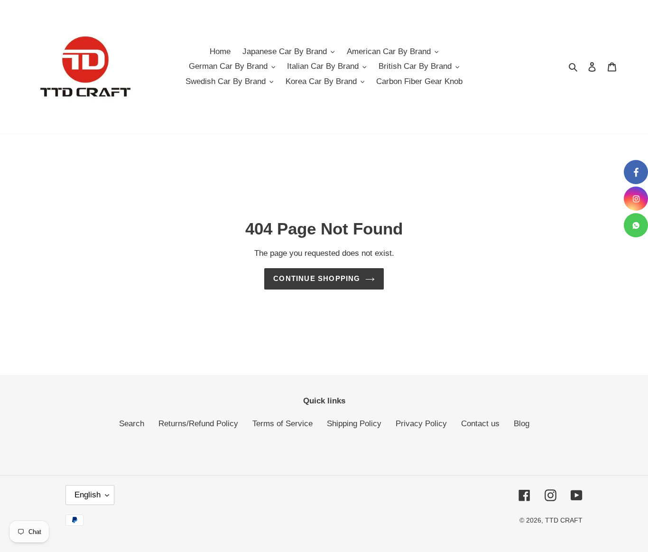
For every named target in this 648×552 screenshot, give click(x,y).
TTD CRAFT (564, 520)
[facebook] (636, 172)
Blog (521, 423)
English (87, 494)
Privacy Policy (421, 423)
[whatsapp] (636, 225)
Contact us (480, 423)
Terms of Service (282, 423)
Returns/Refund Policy (198, 423)
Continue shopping (316, 278)
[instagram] (636, 199)
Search (131, 423)
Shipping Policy (354, 423)
